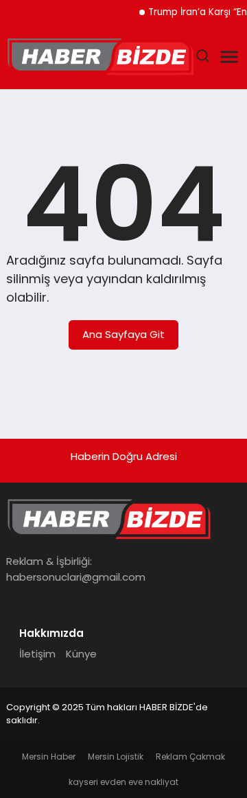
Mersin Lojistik (115, 756)
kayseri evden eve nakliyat (123, 782)
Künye (81, 653)
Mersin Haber (48, 756)
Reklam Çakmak (190, 756)
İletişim (37, 653)
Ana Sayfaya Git (123, 334)
